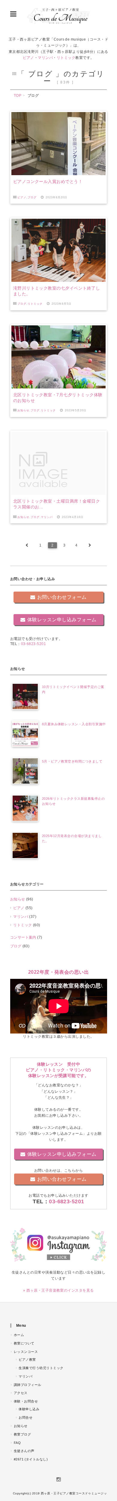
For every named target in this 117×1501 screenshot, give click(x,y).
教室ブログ (22, 1434)
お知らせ (23, 410)
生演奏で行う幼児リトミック (41, 1368)
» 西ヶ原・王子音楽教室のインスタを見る (58, 1290)
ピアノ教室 (27, 1359)
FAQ (17, 1443)
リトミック (66, 58)
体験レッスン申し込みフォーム (62, 619)
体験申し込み (29, 1409)
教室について (24, 1343)
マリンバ (45, 58)
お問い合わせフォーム (62, 597)
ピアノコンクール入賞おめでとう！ (48, 181)
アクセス (21, 1393)
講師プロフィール (27, 1385)
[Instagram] (58, 1479)
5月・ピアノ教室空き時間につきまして (72, 761)
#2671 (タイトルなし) (31, 1459)
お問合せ (25, 1417)
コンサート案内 (23, 937)
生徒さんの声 (24, 1451)
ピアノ (28, 58)
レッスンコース (26, 1351)
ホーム (19, 1335)
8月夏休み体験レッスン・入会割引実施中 (74, 724)
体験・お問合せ (26, 1401)
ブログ (32, 197)
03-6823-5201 (33, 644)
